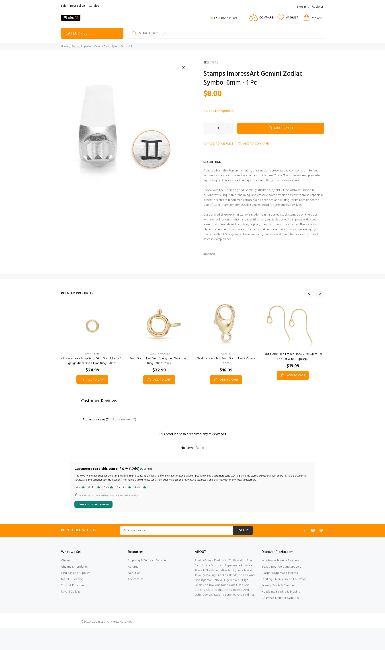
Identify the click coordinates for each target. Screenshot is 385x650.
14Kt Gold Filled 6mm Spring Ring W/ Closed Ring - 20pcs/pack (159, 361)
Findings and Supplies (75, 573)
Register (317, 6)
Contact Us (135, 579)
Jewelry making (159, 354)
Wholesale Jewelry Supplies (280, 560)
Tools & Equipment (74, 585)
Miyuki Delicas (70, 591)
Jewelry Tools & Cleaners (278, 585)
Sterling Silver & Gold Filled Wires (284, 579)
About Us (134, 573)
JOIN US (243, 530)
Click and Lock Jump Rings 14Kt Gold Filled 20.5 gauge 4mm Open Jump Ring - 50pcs (92, 361)
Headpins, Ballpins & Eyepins (281, 591)
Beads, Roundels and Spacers (281, 566)
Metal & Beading (72, 579)
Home (64, 46)
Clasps (226, 354)
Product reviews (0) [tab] (96, 419)
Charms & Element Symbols (280, 598)
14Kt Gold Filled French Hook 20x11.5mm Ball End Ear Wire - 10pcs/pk (292, 357)
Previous (309, 293)
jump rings (92, 354)
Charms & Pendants (74, 566)
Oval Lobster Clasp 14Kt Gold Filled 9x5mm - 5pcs (226, 361)
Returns (133, 566)
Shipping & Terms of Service (147, 560)
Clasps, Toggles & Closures (280, 573)
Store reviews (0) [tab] (124, 419)
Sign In (301, 6)
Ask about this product (218, 111)
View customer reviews (93, 504)
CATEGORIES (77, 33)
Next (319, 293)
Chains (65, 560)
